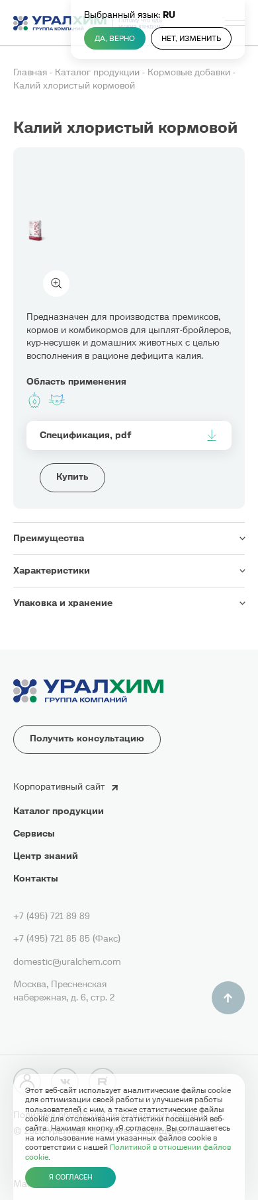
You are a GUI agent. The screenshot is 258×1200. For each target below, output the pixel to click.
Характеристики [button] (51, 570)
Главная (31, 72)
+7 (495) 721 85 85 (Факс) (66, 938)
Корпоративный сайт (59, 786)
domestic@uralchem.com (67, 961)
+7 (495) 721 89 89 (51, 916)
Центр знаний (45, 856)
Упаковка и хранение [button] (62, 603)
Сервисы (34, 833)
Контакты (35, 878)
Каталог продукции (98, 72)
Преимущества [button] (48, 538)
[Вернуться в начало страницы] (228, 997)
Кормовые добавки (190, 72)
